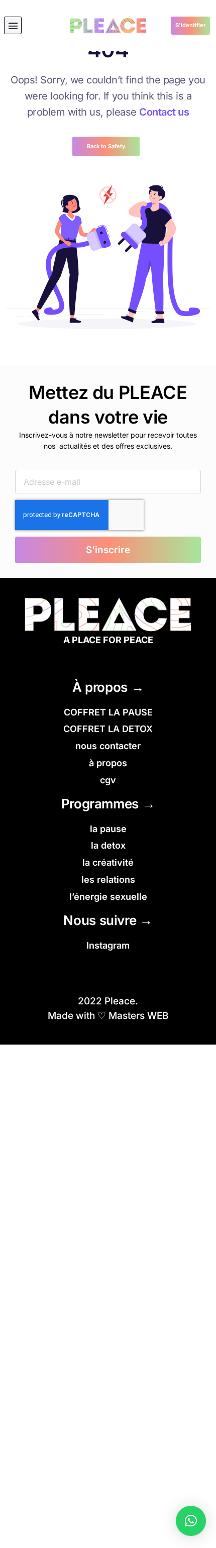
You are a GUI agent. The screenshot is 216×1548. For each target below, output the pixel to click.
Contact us (164, 112)
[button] (13, 25)
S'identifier (190, 25)
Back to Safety (106, 146)
